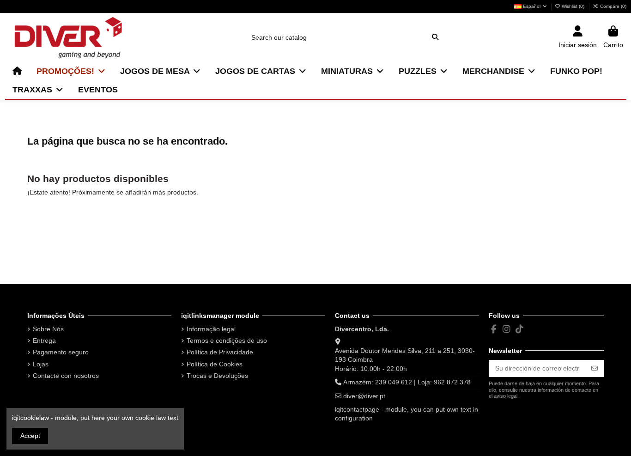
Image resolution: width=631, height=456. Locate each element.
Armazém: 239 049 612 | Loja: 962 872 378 (407, 382)
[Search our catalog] (435, 37)
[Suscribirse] (594, 368)
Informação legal (211, 329)
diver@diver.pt (364, 396)
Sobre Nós (48, 329)
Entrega (44, 340)
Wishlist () (573, 6)
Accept (30, 435)
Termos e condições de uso (227, 340)
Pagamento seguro (61, 352)
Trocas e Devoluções (217, 375)
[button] (71, 71)
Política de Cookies (215, 364)
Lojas (41, 364)
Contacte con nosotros (66, 375)
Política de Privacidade (220, 352)
